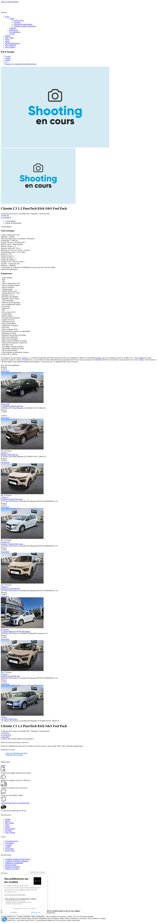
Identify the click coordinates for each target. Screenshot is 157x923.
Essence (99, 358)
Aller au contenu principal (9, 2)
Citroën (7, 60)
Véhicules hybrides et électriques (25, 26)
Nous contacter (10, 47)
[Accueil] (9, 8)
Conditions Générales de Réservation (17, 859)
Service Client (10, 851)
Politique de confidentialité (14, 863)
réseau (7, 41)
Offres (7, 40)
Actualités (8, 845)
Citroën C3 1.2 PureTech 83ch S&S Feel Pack (20, 64)
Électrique (8, 831)
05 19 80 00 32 (6, 217)
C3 (6, 62)
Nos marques (9, 843)
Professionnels (10, 829)
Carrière (8, 847)
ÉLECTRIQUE (10, 45)
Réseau (7, 827)
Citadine (141, 358)
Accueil (7, 56)
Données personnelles (12, 867)
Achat (7, 17)
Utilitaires (12, 28)
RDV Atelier (9, 38)
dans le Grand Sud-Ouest (15, 803)
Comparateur (5, 737)
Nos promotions (14, 32)
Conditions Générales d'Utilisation (16, 861)
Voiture (11, 18)
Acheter (7, 58)
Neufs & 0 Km (19, 20)
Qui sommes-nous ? (11, 841)
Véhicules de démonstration (23, 24)
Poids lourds (13, 30)
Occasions (17, 22)
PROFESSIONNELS (12, 43)
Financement (9, 849)
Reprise (7, 36)
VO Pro (12, 34)
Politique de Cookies (12, 869)
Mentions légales (10, 865)
